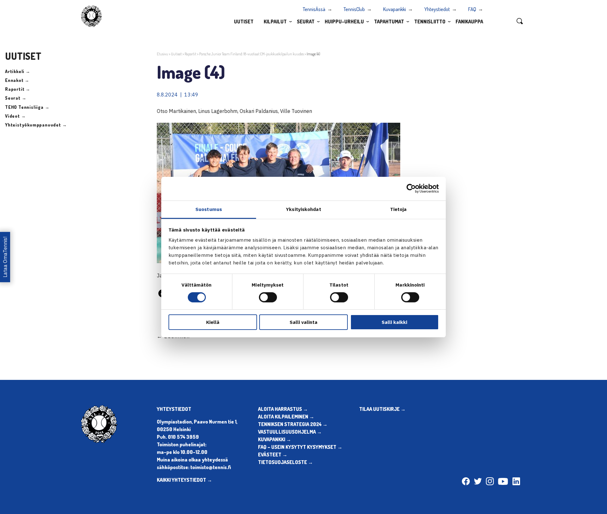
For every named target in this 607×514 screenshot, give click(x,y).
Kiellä (212, 322)
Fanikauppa (469, 21)
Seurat (306, 21)
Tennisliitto (429, 21)
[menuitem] (244, 21)
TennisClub (354, 9)
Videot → (15, 116)
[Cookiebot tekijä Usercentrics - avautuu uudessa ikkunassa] (411, 188)
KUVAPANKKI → (274, 439)
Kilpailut (275, 21)
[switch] (268, 297)
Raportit (190, 54)
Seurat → (15, 98)
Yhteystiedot (437, 9)
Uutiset (244, 21)
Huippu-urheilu (344, 21)
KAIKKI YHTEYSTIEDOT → (184, 480)
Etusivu (162, 54)
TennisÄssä (314, 9)
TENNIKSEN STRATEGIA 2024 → (293, 424)
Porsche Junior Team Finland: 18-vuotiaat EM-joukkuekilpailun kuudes (251, 54)
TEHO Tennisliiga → (27, 107)
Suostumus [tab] (208, 209)
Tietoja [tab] (398, 209)
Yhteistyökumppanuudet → (36, 124)
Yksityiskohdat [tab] (303, 209)
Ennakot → (17, 80)
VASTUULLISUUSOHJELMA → (290, 432)
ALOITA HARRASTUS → (283, 409)
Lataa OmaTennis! (5, 257)
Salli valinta (303, 322)
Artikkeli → (17, 71)
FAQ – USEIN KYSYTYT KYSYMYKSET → (300, 447)
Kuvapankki (394, 9)
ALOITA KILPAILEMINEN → (286, 416)
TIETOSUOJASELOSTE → (285, 462)
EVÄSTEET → (272, 454)
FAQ (472, 9)
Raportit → (17, 89)
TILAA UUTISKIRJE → (382, 409)
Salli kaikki (394, 322)
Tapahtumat (389, 21)
